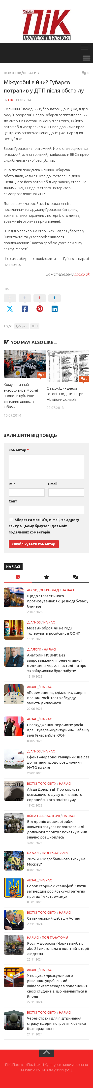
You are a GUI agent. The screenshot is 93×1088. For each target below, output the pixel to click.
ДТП (35, 326)
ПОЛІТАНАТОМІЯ (55, 853)
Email (52, 484)
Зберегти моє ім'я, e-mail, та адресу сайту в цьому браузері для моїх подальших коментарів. (44, 526)
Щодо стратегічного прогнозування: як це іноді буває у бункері (57, 601)
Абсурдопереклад (43, 590)
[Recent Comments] (75, 577)
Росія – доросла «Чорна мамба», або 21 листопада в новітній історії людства (58, 948)
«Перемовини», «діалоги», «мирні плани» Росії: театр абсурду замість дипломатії (56, 697)
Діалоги (34, 649)
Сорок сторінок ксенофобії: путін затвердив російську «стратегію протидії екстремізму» (56, 891)
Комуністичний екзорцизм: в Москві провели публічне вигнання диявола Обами (21, 395)
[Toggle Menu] (87, 58)
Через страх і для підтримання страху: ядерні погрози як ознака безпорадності (56, 1023)
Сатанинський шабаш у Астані (53, 918)
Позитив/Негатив (21, 73)
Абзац (32, 686)
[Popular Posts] (46, 577)
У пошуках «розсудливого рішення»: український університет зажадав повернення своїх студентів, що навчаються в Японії (57, 985)
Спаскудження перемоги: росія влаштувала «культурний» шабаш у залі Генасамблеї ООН (58, 730)
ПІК (10, 100)
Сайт (13, 501)
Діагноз (34, 622)
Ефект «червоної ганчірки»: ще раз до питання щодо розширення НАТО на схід (58, 762)
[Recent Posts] (18, 577)
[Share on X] (10, 303)
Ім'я (12, 484)
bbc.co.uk (81, 274)
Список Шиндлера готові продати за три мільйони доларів (65, 394)
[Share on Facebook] (25, 303)
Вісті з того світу (41, 783)
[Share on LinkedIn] (54, 303)
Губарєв (21, 326)
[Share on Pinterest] (39, 303)
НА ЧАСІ (68, 590)
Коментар (19, 450)
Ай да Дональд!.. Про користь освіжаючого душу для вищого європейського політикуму (54, 794)
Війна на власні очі (43, 815)
